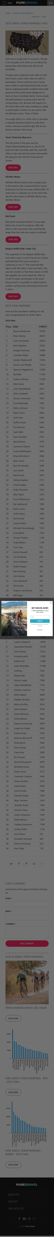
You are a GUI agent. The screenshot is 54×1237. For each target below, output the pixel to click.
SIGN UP (39, 621)
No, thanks (39, 630)
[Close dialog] (51, 603)
